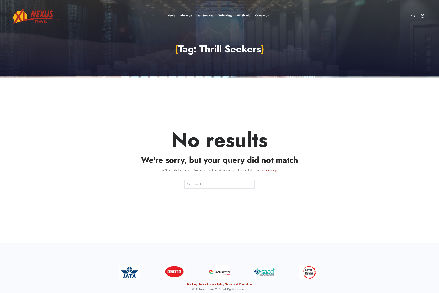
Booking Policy (196, 284)
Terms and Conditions (238, 284)
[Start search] (188, 184)
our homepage (269, 170)
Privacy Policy (215, 284)
